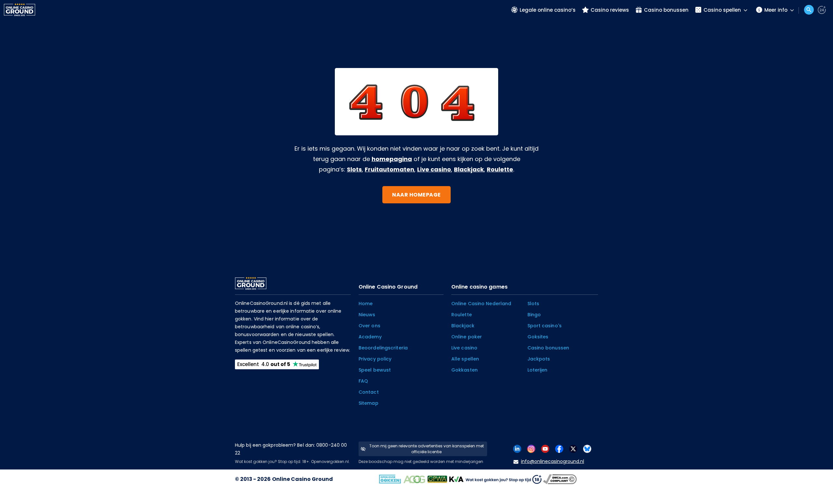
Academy (370, 336)
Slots (354, 169)
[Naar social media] (517, 448)
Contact (369, 392)
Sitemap (368, 403)
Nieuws (367, 314)
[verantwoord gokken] (822, 10)
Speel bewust (375, 370)
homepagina (392, 159)
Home (366, 303)
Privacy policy (375, 359)
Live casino (434, 169)
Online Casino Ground (302, 479)
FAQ (363, 381)
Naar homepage (416, 194)
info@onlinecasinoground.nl (552, 461)
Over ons (369, 325)
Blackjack (469, 169)
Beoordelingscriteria (383, 348)
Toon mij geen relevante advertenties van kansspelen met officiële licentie (426, 449)
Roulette (500, 169)
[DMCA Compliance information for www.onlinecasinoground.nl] (560, 479)
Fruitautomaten (389, 169)
